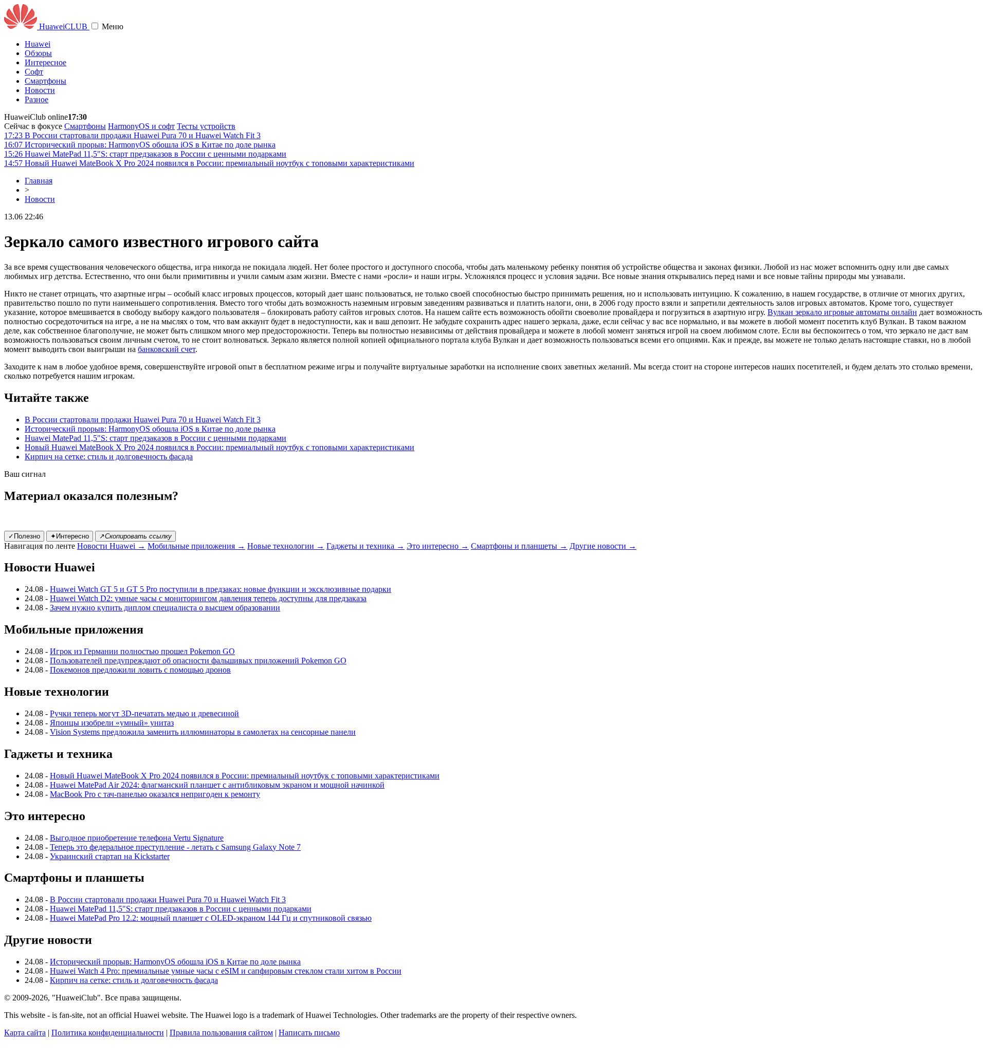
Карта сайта (25, 1032)
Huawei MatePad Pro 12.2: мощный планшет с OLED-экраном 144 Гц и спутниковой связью (211, 918)
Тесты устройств (206, 126)
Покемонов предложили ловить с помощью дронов (140, 669)
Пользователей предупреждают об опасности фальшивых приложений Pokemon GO (198, 660)
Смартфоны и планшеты (519, 546)
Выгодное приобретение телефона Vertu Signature (137, 837)
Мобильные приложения (196, 546)
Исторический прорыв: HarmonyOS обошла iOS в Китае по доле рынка (150, 428)
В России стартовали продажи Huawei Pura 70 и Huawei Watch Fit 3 (143, 419)
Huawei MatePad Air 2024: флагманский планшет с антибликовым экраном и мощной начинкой (217, 785)
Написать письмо (309, 1032)
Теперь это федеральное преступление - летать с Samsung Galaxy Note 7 (175, 847)
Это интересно (438, 546)
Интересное (45, 62)
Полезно (24, 536)
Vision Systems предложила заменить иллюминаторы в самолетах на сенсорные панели (203, 732)
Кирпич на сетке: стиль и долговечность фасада (109, 456)
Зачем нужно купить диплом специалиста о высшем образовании (165, 607)
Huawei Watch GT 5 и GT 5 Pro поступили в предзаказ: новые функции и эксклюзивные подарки (220, 589)
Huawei (37, 44)
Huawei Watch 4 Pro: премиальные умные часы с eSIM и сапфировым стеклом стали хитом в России (225, 971)
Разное (36, 99)
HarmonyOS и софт (141, 126)
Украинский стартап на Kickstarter (110, 856)
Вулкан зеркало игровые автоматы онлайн (842, 312)
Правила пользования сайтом (221, 1032)
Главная (38, 180)
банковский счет (166, 349)
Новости (40, 90)
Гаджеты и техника (365, 546)
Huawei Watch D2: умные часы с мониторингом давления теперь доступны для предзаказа (208, 598)
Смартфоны (45, 81)
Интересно (69, 536)
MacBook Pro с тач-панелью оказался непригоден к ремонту (155, 794)
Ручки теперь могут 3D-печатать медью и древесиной (144, 713)
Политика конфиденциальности (107, 1032)
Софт (34, 71)
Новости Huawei (111, 546)
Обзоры (38, 53)
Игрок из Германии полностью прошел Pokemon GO (142, 651)
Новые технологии (285, 546)
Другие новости (603, 546)
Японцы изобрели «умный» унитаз (112, 722)
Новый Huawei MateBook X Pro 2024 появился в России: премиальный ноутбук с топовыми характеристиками (219, 447)
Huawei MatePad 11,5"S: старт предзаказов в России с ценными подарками (155, 438)
